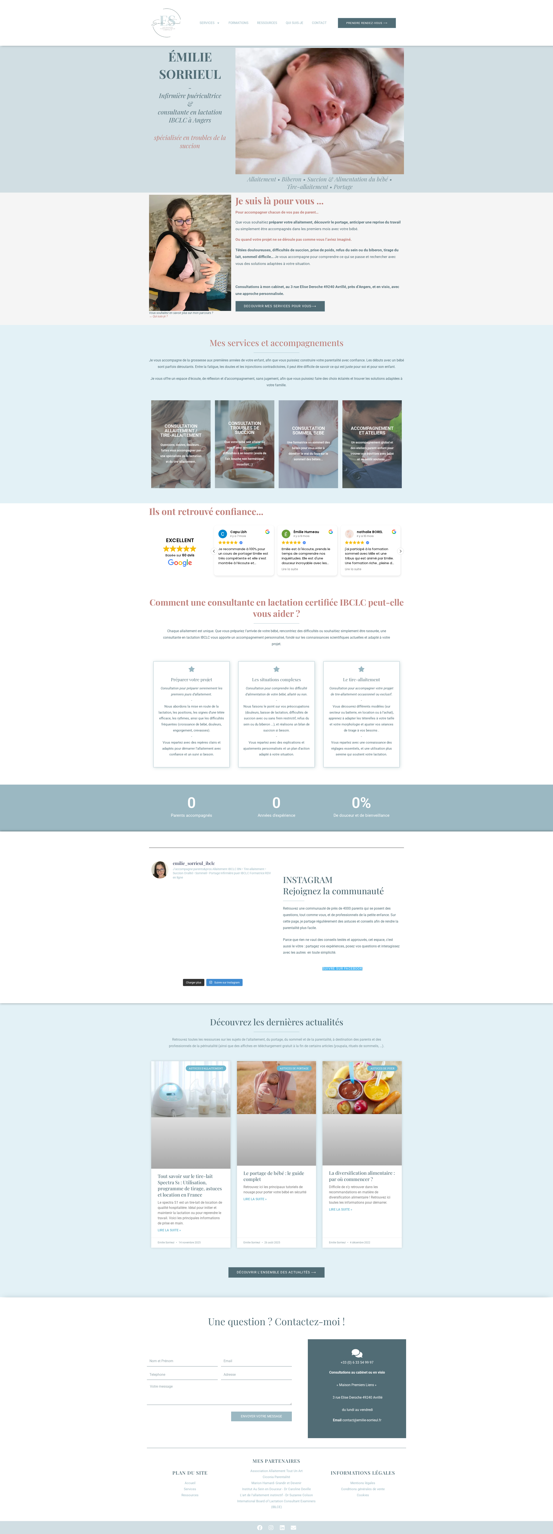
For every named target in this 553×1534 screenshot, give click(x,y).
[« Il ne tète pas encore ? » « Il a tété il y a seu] (197, 967)
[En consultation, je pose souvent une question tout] (165, 911)
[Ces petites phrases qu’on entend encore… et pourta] (259, 893)
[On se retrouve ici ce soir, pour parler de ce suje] (165, 930)
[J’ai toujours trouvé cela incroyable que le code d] (197, 911)
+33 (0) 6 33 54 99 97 (357, 1362)
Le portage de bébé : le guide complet (273, 1176)
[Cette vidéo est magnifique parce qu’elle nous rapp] (197, 948)
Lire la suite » (169, 1230)
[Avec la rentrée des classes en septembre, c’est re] (228, 911)
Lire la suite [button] (226, 569)
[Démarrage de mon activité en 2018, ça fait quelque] (197, 893)
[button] (400, 551)
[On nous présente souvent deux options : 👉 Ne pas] (228, 948)
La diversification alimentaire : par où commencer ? (362, 1176)
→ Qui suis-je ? (158, 316)
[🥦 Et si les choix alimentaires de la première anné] (228, 967)
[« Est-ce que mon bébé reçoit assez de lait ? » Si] (259, 948)
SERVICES (207, 23)
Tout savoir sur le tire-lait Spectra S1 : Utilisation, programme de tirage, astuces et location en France (190, 1185)
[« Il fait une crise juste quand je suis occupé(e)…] (165, 967)
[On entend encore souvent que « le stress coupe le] (228, 930)
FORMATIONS (238, 23)
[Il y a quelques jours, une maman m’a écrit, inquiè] (197, 930)
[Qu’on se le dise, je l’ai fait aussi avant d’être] (259, 911)
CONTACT (319, 23)
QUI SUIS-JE (294, 23)
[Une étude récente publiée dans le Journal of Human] (259, 967)
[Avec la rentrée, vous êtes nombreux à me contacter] (228, 893)
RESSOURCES (267, 23)
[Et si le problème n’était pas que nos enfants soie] (165, 948)
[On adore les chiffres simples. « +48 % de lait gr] (259, 930)
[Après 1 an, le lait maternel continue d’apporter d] (165, 893)
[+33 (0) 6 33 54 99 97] (357, 1354)
